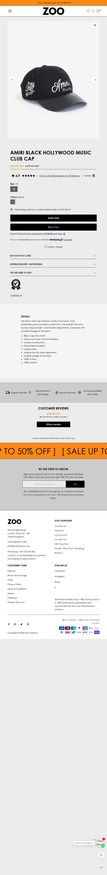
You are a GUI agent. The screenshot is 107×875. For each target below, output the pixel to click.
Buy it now (53, 227)
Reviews (59, 552)
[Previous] (12, 80)
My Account (61, 535)
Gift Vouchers (62, 543)
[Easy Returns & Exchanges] (30, 393)
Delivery (12, 571)
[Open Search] (93, 11)
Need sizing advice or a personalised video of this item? (42, 209)
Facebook (60, 570)
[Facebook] (9, 624)
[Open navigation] (10, 11)
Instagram (60, 576)
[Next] (95, 80)
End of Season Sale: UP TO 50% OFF (53, 2)
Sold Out (53, 218)
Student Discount (16, 602)
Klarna (11, 593)
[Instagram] (15, 624)
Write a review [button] (53, 424)
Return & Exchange (17, 575)
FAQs (10, 579)
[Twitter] (28, 624)
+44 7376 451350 (27, 551)
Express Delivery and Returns (26, 264)
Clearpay (12, 597)
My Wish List (60, 539)
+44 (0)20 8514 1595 (17, 541)
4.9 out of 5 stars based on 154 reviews (59, 175)
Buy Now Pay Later (20, 255)
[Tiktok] (21, 624)
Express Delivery (19, 392)
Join (75, 484)
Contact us (16, 295)
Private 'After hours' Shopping (69, 548)
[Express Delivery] (8, 393)
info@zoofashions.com (19, 546)
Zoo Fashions (31, 632)
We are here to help (21, 272)
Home (35, 438)
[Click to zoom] (95, 25)
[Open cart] (98, 11)
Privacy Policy (14, 584)
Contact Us (60, 526)
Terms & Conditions (17, 588)
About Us (59, 530)
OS (15, 189)
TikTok (57, 582)
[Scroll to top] (101, 867)
